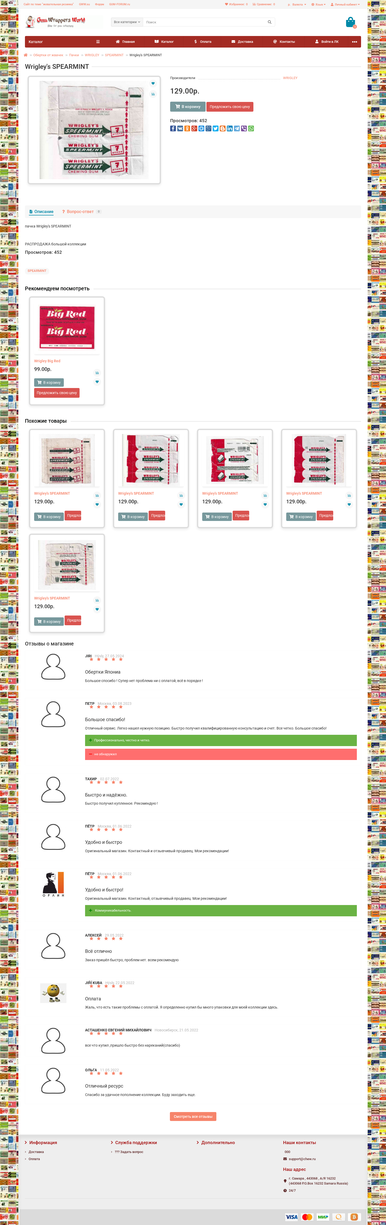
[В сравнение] (153, 94)
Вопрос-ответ (83, 211)
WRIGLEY (92, 55)
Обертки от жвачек (48, 55)
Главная (128, 42)
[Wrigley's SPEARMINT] (94, 130)
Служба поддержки (136, 1142)
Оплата (205, 42)
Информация (43, 1142)
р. (295, 4)
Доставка (245, 42)
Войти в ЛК (329, 42)
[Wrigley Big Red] (67, 328)
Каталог (167, 42)
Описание (44, 211)
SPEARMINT (114, 55)
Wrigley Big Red (47, 361)
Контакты (287, 42)
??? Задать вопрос (129, 1152)
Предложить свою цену (230, 107)
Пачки (74, 55)
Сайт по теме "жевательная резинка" (49, 4)
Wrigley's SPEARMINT (52, 493)
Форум (99, 4)
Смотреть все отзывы (193, 1116)
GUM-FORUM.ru (119, 4)
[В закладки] (153, 83)
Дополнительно (218, 1142)
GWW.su (84, 4)
